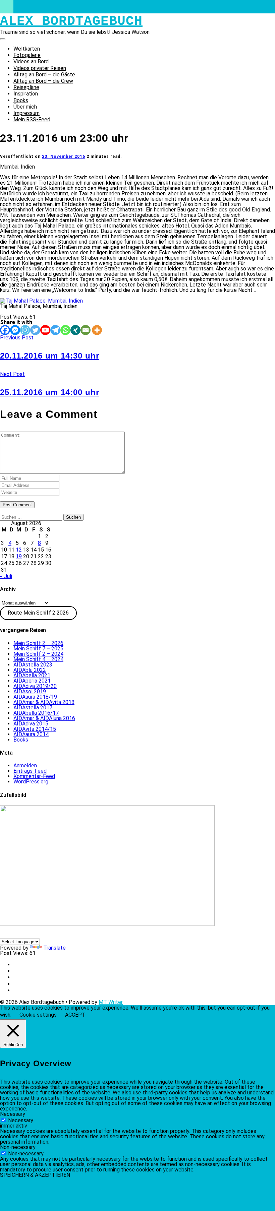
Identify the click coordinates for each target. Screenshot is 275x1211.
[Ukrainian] (60, 935)
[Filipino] (36, 935)
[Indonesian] (44, 935)
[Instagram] (25, 330)
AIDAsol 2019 (29, 691)
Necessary (20, 1120)
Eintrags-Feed (30, 771)
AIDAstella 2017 (32, 707)
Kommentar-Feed (34, 776)
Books (20, 100)
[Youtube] (45, 330)
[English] (11, 935)
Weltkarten (26, 49)
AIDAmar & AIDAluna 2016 (44, 718)
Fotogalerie (27, 55)
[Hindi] (52, 935)
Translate (54, 948)
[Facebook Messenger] (15, 330)
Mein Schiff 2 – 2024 (38, 654)
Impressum (26, 113)
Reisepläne (26, 87)
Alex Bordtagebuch (71, 21)
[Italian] (19, 935)
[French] (28, 935)
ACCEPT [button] (75, 1015)
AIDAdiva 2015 (30, 723)
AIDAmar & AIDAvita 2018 (43, 702)
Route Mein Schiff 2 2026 (38, 613)
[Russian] (68, 935)
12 (19, 550)
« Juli (6, 576)
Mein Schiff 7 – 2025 (38, 648)
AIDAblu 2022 (29, 670)
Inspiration (25, 93)
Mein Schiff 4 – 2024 (38, 659)
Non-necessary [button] (18, 1147)
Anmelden (25, 765)
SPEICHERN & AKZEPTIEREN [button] (35, 1175)
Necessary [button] (12, 1114)
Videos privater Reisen (39, 68)
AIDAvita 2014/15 (34, 729)
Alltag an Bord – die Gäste (44, 74)
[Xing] (75, 330)
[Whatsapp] (65, 330)
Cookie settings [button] (38, 1015)
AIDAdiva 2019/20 (35, 686)
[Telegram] (55, 330)
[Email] (85, 330)
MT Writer (111, 1002)
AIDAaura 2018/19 (35, 697)
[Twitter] (35, 330)
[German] (3, 935)
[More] (97, 330)
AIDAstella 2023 (32, 664)
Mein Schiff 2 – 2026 (38, 643)
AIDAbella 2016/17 (36, 713)
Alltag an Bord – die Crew (43, 81)
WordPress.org (30, 781)
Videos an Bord (31, 61)
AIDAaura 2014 (31, 734)
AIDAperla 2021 (32, 681)
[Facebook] (5, 330)
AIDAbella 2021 (31, 675)
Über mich (25, 107)
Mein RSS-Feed (31, 119)
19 (19, 556)
